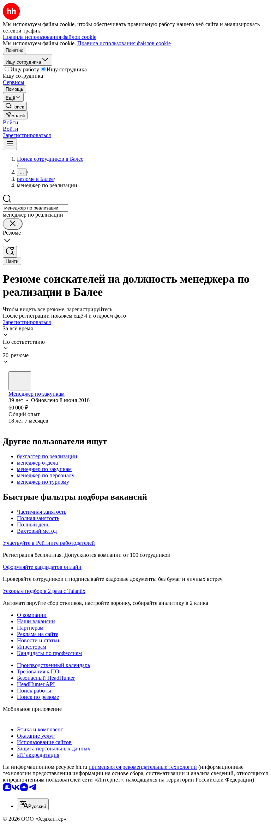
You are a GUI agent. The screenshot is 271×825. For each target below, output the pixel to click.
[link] (15, 106)
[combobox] (35, 208)
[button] (10, 122)
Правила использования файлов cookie (124, 43)
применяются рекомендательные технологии (143, 767)
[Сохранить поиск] (10, 252)
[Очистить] (13, 224)
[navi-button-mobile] (10, 144)
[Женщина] (19, 380)
